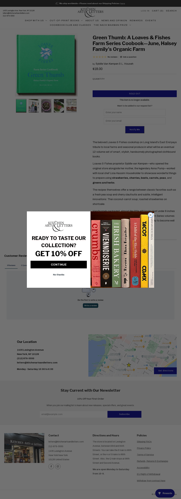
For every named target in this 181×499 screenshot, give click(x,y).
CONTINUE (59, 264)
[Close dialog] (150, 215)
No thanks (58, 274)
